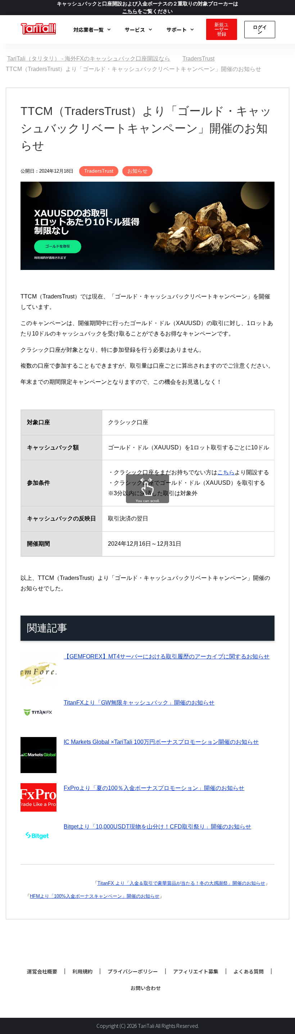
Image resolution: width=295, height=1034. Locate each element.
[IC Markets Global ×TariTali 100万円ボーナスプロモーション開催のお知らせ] (38, 768)
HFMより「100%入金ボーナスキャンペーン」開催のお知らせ (94, 896)
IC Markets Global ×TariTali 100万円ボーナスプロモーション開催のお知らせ (161, 742)
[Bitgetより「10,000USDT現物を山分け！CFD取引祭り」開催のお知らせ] (38, 846)
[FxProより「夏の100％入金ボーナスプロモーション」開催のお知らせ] (38, 806)
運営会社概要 (42, 971)
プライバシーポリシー (133, 971)
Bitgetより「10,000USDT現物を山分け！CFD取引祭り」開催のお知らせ (157, 827)
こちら (226, 472)
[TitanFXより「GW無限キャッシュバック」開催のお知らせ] (38, 722)
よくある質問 (248, 971)
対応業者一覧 (88, 29)
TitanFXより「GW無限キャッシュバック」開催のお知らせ (139, 703)
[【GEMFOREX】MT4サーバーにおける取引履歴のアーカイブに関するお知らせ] (38, 682)
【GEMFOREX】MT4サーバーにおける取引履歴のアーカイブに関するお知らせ (166, 656)
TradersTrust (98, 171)
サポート (177, 29)
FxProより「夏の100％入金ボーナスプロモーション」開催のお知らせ (154, 788)
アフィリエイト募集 (195, 971)
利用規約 (82, 971)
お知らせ (137, 171)
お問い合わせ (146, 987)
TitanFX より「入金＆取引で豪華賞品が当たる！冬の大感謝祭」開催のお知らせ (181, 883)
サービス (135, 29)
